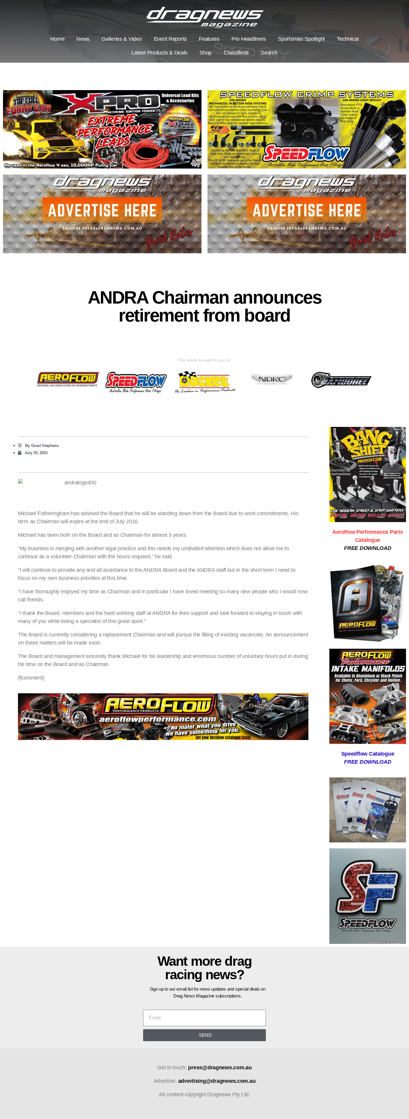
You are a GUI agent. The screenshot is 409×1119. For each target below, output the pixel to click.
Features (209, 39)
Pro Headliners (248, 39)
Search (269, 53)
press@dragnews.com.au (220, 1068)
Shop (205, 53)
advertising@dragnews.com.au (217, 1081)
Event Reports (170, 39)
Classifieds (236, 53)
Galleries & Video (122, 39)
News (83, 39)
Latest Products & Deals (159, 53)
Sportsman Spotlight (301, 39)
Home (57, 39)
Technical (348, 39)
